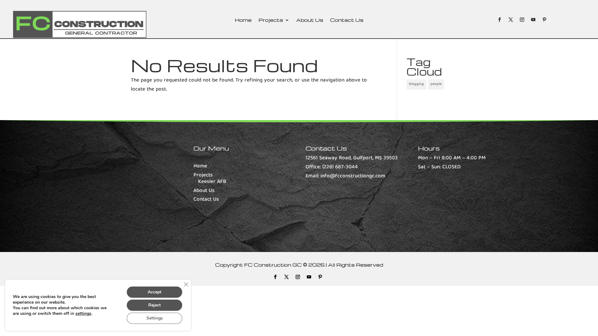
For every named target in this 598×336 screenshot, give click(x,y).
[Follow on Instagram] (522, 19)
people (436, 84)
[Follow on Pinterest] (544, 19)
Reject (154, 305)
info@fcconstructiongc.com (352, 176)
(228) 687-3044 (340, 167)
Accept (154, 292)
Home (243, 20)
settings (83, 313)
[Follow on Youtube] (533, 19)
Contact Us (346, 20)
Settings (154, 318)
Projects (271, 20)
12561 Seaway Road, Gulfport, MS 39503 (352, 158)
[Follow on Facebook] (499, 19)
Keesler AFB (212, 181)
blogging (416, 84)
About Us (309, 20)
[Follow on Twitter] (510, 19)
